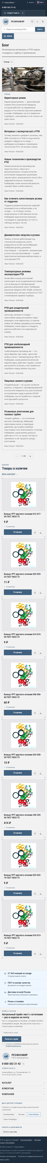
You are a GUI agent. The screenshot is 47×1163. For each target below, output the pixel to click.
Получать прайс (11, 1039)
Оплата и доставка (10, 1132)
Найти (40, 29)
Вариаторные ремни (15, 97)
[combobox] (18, 29)
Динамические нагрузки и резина (22, 235)
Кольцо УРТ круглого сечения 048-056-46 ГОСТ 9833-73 (22, 695)
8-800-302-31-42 (9, 7)
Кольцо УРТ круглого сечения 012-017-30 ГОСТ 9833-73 (22, 515)
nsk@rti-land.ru (13, 13)
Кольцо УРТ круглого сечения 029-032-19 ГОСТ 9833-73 (22, 876)
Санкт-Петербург (10, 1119)
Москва (21, 1114)
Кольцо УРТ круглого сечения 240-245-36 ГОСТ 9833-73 (22, 816)
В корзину (18, 532)
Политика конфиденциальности (30, 1156)
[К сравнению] (40, 532)
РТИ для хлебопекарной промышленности (17, 346)
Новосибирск (33, 1114)
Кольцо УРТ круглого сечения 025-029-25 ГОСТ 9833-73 (22, 575)
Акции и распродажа (8, 1156)
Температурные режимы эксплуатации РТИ (17, 273)
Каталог (7, 1083)
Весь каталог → (10, 474)
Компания (8, 1094)
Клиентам (8, 1088)
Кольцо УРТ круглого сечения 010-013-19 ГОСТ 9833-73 (22, 936)
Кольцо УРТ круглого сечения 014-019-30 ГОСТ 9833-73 (22, 635)
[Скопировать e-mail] (18, 1068)
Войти (31, 2)
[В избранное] (35, 532)
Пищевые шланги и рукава (18, 380)
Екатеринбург (9, 1114)
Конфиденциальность (13, 1046)
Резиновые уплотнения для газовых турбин (19, 413)
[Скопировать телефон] (23, 1063)
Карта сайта (4, 1160)
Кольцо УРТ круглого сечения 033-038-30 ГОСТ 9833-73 (22, 756)
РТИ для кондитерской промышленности (16, 309)
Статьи (8, 62)
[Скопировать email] (23, 13)
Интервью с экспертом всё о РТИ (22, 131)
